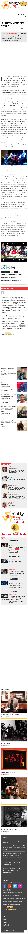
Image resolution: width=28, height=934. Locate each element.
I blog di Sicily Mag (6, 464)
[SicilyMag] (10, 9)
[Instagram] (23, 14)
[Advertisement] (14, 59)
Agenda (3, 538)
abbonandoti (22, 325)
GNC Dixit (10, 467)
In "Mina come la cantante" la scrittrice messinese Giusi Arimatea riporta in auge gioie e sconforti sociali (9, 389)
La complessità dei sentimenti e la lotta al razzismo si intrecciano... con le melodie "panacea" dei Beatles (8, 408)
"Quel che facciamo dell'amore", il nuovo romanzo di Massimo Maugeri (9, 415)
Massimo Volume (11, 493)
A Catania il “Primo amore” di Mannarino (15, 562)
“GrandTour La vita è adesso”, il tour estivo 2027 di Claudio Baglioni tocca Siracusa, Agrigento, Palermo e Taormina (13, 598)
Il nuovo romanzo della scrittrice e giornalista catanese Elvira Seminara (8, 428)
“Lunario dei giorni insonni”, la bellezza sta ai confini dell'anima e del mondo (8, 422)
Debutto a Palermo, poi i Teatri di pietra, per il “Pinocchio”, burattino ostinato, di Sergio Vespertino (12, 547)
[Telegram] (9, 267)
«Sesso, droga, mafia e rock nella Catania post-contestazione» (8, 369)
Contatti (4, 921)
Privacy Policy (6, 924)
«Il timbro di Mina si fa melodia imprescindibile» (8, 383)
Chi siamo (5, 919)
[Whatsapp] (7, 267)
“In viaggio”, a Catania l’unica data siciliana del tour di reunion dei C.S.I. (17, 572)
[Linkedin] (4, 267)
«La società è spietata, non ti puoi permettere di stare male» (8, 395)
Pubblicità (5, 922)
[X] (14, 267)
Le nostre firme (6, 925)
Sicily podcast (11, 484)
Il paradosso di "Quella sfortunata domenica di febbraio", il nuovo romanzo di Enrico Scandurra (9, 401)
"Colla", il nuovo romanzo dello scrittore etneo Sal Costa (9, 374)
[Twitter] (21, 14)
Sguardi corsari (11, 476)
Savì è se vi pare (11, 502)
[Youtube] (18, 14)
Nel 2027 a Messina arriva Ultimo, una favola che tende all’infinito (17, 584)
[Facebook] (25, 14)
